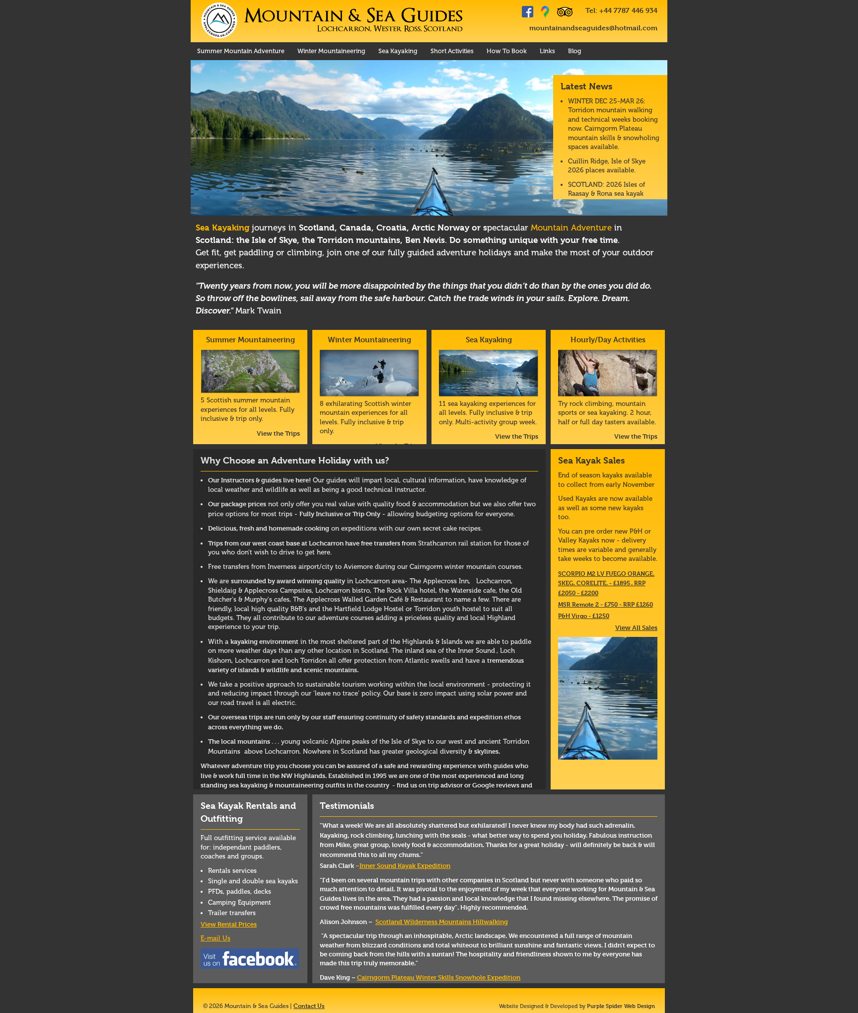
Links (547, 51)
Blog (574, 51)
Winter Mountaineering (331, 51)
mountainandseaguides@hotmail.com (593, 27)
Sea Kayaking (398, 51)
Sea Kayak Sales (591, 460)
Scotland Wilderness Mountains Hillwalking (441, 922)
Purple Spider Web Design (621, 1006)
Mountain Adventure (571, 228)
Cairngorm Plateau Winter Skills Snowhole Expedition (438, 977)
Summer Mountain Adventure (241, 51)
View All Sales (636, 627)
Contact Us (309, 1006)
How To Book (507, 51)
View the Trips (278, 433)
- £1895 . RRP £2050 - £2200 (606, 583)
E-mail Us (215, 938)
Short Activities (452, 51)
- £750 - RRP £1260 (605, 604)
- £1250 (583, 616)
